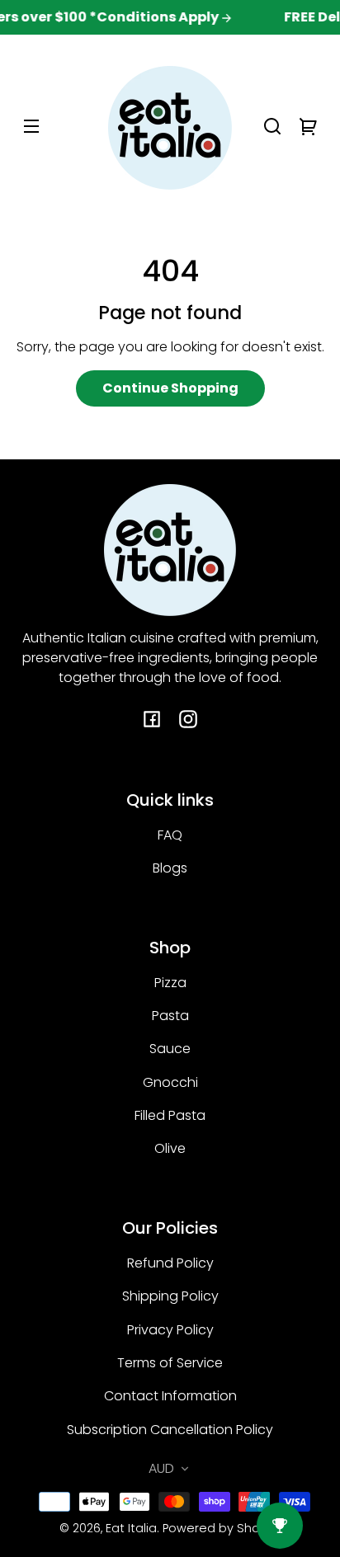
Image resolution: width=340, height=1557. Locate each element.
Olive (170, 1148)
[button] (272, 126)
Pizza (170, 982)
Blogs (170, 867)
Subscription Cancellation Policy (170, 1429)
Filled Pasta (170, 1115)
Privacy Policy (170, 1329)
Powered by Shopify (222, 1528)
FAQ (170, 835)
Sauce (170, 1048)
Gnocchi (170, 1082)
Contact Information (170, 1395)
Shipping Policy (170, 1296)
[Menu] (31, 126)
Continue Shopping (170, 388)
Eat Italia (131, 1528)
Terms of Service (170, 1362)
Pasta (170, 1015)
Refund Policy (170, 1263)
